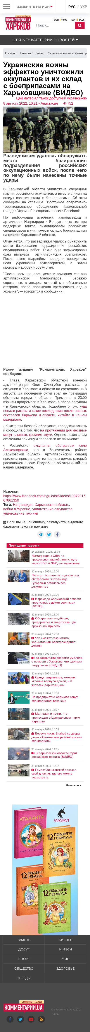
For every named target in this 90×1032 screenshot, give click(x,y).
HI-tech (65, 949)
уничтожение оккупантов (52, 509)
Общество (23, 968)
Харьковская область (52, 505)
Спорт (24, 959)
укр (83, 7)
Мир (65, 959)
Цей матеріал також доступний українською (51, 98)
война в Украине (16, 509)
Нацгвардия (23, 505)
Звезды (24, 978)
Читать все (73, 785)
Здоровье (65, 968)
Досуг (23, 949)
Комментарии (64, 1009)
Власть (23, 940)
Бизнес (65, 940)
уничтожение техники (20, 513)
